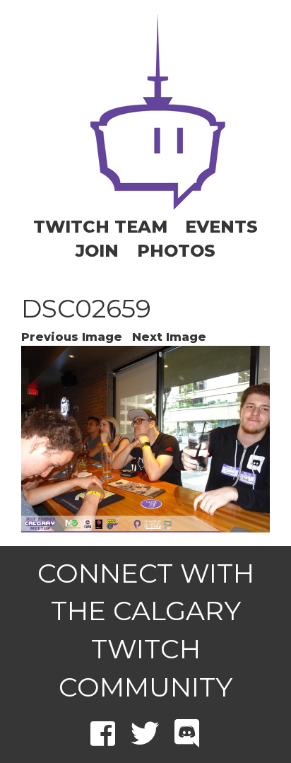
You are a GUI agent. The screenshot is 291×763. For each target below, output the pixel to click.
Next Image (169, 337)
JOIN (97, 250)
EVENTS (221, 226)
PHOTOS (176, 250)
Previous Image (71, 337)
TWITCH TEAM (100, 226)
